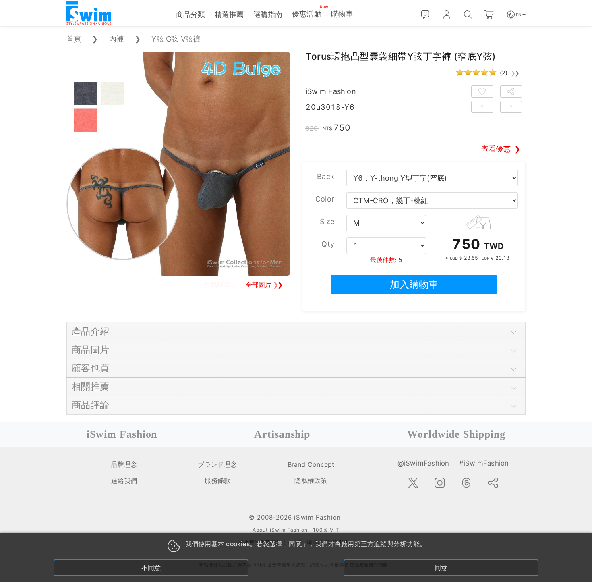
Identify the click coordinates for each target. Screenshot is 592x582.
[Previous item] (482, 107)
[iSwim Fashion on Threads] (466, 483)
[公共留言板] (425, 14)
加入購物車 (414, 284)
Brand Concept (311, 464)
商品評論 (91, 404)
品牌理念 (124, 464)
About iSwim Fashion (280, 530)
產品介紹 (91, 331)
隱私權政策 (310, 480)
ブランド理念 (217, 464)
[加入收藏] (482, 91)
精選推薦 (229, 14)
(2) (510, 72)
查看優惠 (496, 149)
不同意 (151, 568)
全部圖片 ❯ (264, 285)
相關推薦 (91, 386)
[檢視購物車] (489, 14)
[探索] (468, 14)
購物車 (342, 14)
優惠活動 (306, 14)
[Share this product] (511, 91)
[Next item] (511, 107)
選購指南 (267, 14)
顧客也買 (91, 367)
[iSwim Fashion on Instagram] (440, 483)
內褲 (116, 39)
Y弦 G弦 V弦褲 (175, 39)
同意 (441, 568)
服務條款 (218, 480)
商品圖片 (91, 349)
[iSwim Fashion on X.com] (413, 483)
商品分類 (190, 14)
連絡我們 (124, 480)
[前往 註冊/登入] (447, 14)
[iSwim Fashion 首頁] (88, 13)
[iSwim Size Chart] (478, 221)
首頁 (73, 39)
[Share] (493, 483)
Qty (327, 244)
